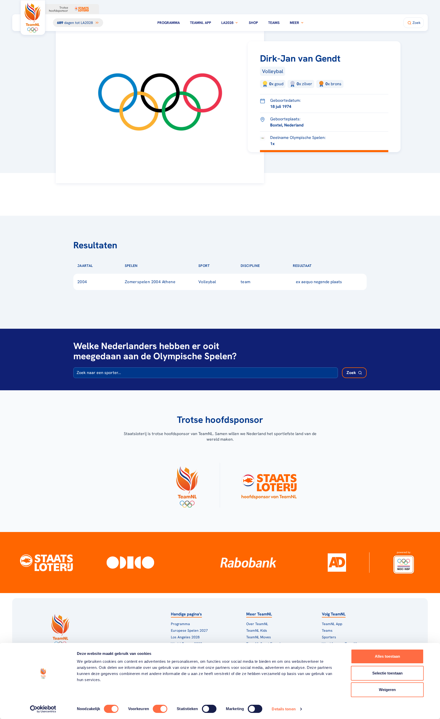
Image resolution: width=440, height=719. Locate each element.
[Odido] (130, 562)
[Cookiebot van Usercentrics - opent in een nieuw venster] (43, 709)
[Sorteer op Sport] (218, 266)
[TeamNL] (187, 485)
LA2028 (227, 22)
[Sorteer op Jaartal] (101, 266)
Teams (274, 22)
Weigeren (387, 689)
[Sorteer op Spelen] (146, 266)
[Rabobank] (248, 562)
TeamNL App (200, 22)
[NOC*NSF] (403, 562)
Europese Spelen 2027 (189, 630)
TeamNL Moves (258, 637)
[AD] (337, 562)
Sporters (329, 637)
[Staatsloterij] (46, 562)
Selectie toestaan (387, 673)
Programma (168, 22)
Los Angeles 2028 (185, 637)
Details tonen (283, 709)
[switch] (160, 709)
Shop (253, 22)
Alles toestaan (387, 656)
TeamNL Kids (256, 630)
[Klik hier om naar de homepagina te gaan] (33, 17)
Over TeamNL (257, 624)
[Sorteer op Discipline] (268, 266)
